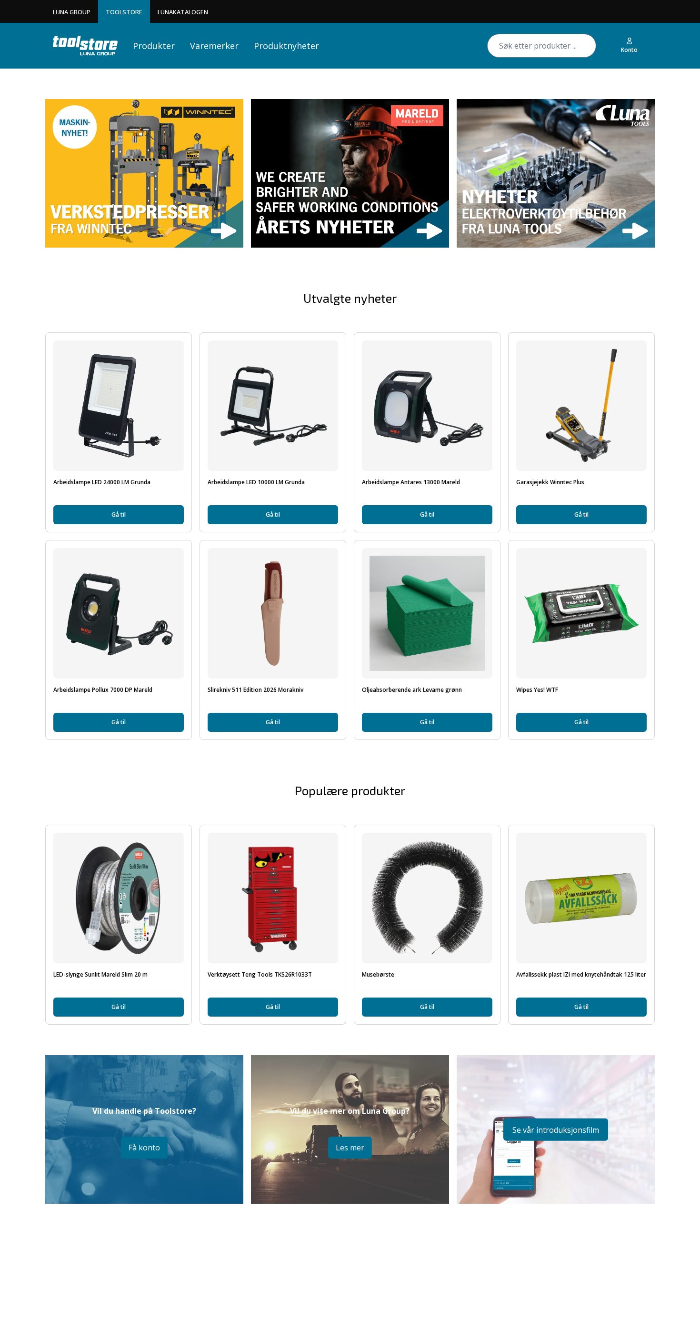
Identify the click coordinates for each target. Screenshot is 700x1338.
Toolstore (124, 12)
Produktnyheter (286, 45)
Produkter (154, 45)
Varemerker (214, 45)
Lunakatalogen (183, 12)
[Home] (85, 45)
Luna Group (71, 12)
